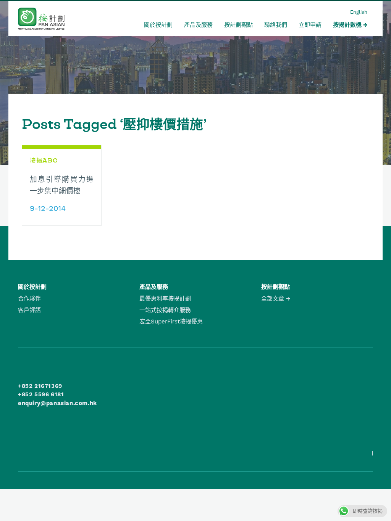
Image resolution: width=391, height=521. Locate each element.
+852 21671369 (40, 386)
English (358, 12)
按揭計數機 (347, 24)
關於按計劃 (158, 24)
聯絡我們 (275, 24)
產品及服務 (198, 24)
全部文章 (272, 298)
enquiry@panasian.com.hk (57, 403)
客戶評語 (29, 310)
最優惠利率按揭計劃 (165, 298)
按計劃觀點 (238, 24)
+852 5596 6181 (41, 394)
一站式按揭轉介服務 (165, 310)
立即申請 (310, 24)
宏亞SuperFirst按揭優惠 (171, 321)
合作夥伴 (29, 298)
